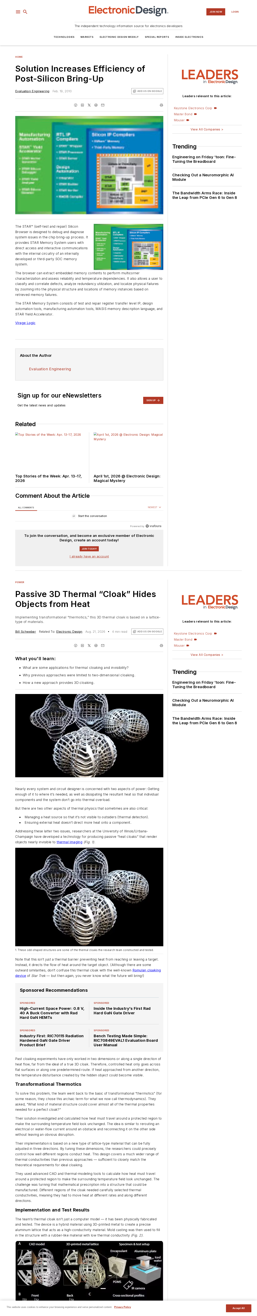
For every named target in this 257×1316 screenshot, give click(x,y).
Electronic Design (69, 631)
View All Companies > (207, 129)
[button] (18, 12)
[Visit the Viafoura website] (153, 526)
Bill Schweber (25, 631)
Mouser (179, 120)
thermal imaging (69, 842)
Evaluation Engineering (32, 91)
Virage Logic (25, 323)
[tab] (26, 507)
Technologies (64, 37)
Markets (87, 37)
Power (19, 582)
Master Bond (183, 114)
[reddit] (96, 105)
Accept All (239, 1308)
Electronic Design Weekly (119, 37)
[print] (161, 105)
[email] (103, 105)
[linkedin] (82, 105)
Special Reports (157, 37)
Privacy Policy (122, 1307)
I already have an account (89, 556)
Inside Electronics (189, 37)
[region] (89, 517)
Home (19, 56)
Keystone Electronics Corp (193, 108)
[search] (25, 12)
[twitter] (89, 105)
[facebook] (76, 105)
